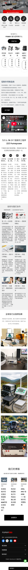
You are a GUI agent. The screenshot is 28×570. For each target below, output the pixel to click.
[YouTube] (15, 540)
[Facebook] (3, 540)
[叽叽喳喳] (7, 540)
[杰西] (25, 560)
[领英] (11, 540)
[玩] (14, 124)
